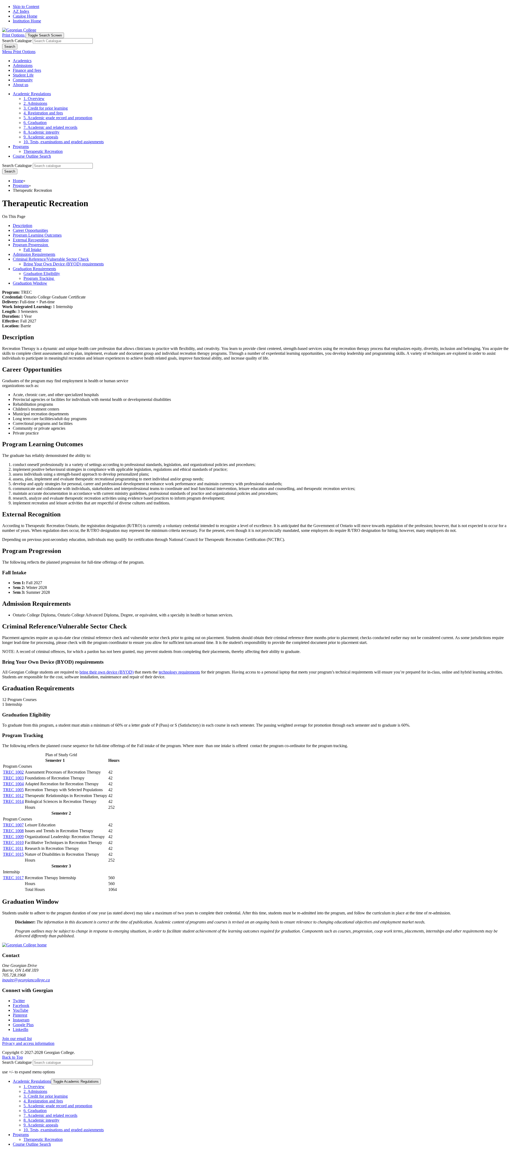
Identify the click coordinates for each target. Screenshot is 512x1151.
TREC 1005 (13, 789)
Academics (22, 60)
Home (18, 180)
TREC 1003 (13, 778)
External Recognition (31, 240)
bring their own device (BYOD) (106, 672)
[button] (14, 35)
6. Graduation (35, 122)
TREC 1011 (13, 848)
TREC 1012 (13, 795)
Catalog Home (25, 16)
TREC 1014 (13, 801)
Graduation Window (30, 283)
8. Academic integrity (41, 132)
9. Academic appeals (40, 137)
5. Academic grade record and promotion (57, 118)
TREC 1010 (13, 842)
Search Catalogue (17, 40)
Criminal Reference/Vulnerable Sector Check (51, 259)
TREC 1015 (13, 854)
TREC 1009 (13, 836)
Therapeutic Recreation (43, 151)
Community (23, 80)
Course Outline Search (32, 156)
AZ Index (21, 11)
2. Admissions (35, 103)
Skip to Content (26, 6)
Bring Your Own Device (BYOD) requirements (63, 264)
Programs (21, 146)
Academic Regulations (32, 93)
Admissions (23, 65)
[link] (19, 1000)
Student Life (23, 75)
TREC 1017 (13, 877)
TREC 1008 (13, 831)
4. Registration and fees (43, 113)
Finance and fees (27, 70)
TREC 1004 (13, 784)
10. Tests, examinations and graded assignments (63, 142)
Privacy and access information (28, 1043)
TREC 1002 (13, 772)
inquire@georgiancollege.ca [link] (26, 980)
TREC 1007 (13, 825)
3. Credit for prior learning (45, 108)
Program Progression (31, 244)
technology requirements (179, 672)
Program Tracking (39, 278)
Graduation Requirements (34, 268)
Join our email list (17, 1038)
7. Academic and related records (50, 127)
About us (20, 84)
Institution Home (27, 21)
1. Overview (34, 98)
